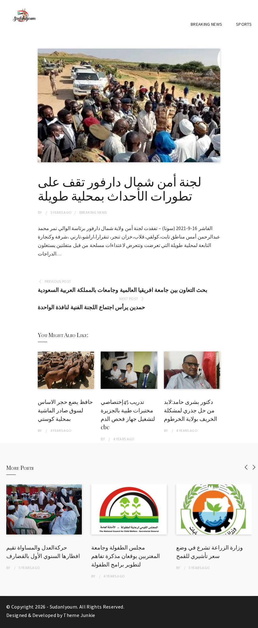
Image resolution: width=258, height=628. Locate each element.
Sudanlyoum (63, 607)
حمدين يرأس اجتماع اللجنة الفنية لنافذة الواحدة (91, 307)
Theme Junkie (79, 615)
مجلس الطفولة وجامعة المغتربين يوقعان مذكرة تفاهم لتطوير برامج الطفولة (125, 556)
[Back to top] (251, 621)
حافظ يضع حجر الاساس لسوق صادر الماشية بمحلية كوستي (65, 410)
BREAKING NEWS (206, 24)
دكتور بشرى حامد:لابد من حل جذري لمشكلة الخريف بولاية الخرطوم (190, 410)
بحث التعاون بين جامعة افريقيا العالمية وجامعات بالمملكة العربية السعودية (122, 289)
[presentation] (246, 467)
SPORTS (244, 24)
